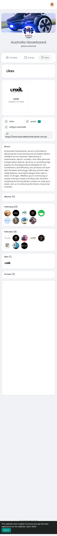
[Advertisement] (28, 309)
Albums (7, 197)
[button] (52, 4)
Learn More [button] (31, 526)
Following (8, 207)
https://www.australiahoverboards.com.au (26, 136)
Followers (8, 232)
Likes (6, 257)
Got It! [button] (6, 530)
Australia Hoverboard (28, 42)
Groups (7, 274)
